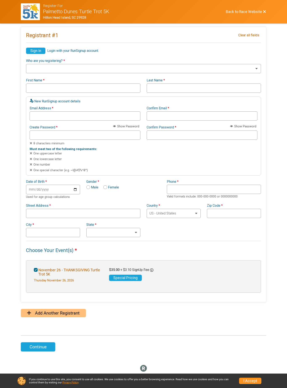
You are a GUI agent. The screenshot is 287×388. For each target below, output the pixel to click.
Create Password (44, 127)
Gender (92, 182)
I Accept (250, 381)
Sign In (35, 51)
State (91, 225)
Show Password (127, 126)
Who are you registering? (45, 61)
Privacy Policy (70, 382)
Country (153, 206)
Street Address (38, 206)
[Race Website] (32, 11)
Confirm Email (158, 108)
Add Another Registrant (57, 313)
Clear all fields (248, 35)
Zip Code (215, 206)
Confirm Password (161, 127)
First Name (35, 80)
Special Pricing (125, 278)
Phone (173, 182)
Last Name (156, 80)
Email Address (41, 108)
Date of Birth (36, 182)
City (30, 225)
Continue (38, 346)
